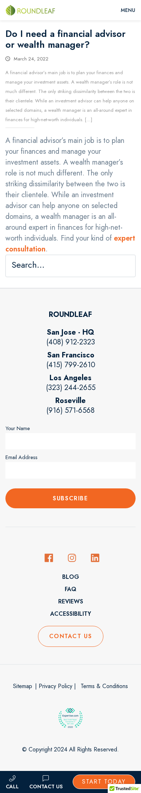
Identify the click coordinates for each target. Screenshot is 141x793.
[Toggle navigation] (128, 10)
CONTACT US (70, 636)
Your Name (17, 428)
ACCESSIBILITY (70, 614)
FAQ (70, 589)
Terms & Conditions (103, 686)
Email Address (21, 457)
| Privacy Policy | (55, 686)
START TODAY (104, 781)
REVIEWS (70, 601)
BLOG (70, 577)
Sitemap (22, 686)
